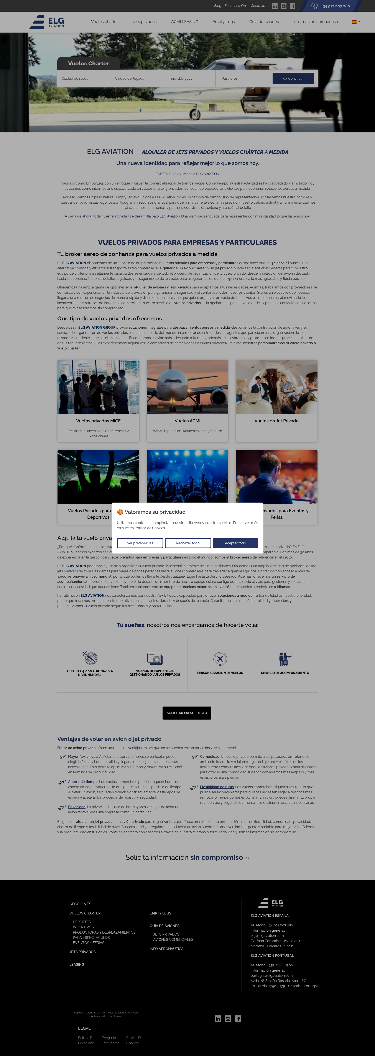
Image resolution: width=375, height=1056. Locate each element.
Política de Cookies (150, 528)
